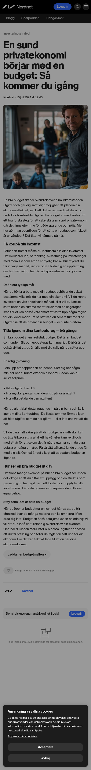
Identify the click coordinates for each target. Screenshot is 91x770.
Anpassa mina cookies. (22, 736)
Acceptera (45, 747)
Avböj (45, 758)
